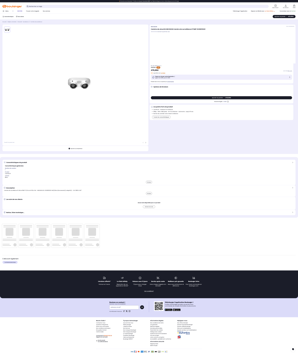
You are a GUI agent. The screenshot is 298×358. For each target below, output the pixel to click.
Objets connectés (12, 21)
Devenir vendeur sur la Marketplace (187, 330)
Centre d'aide (100, 332)
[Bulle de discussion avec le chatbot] (293, 349)
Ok (142, 307)
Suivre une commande (102, 326)
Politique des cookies (156, 332)
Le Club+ (163, 73)
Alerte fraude (153, 345)
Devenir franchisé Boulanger (185, 324)
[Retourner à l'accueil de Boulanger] (12, 6)
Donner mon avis (149, 206)
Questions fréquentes (102, 324)
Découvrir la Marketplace (184, 328)
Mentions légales (154, 326)
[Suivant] (146, 143)
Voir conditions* (149, 291)
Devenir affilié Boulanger (184, 326)
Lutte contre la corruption (157, 337)
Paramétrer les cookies (156, 330)
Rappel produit (154, 344)
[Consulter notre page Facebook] (124, 312)
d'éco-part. (290, 70)
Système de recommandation (158, 333)
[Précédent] (143, 143)
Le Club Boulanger (128, 333)
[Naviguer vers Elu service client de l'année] (189, 337)
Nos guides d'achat (101, 330)
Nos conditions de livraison (103, 328)
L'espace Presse (127, 326)
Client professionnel (128, 337)
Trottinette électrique (10, 262)
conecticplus (170, 81)
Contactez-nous (100, 323)
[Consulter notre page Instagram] (129, 312)
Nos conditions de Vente (157, 323)
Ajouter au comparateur (76, 148)
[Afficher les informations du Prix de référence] (160, 66)
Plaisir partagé (127, 324)
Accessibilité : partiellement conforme (160, 339)
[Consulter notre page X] (127, 312)
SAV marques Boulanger (129, 332)
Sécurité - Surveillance (23, 21)
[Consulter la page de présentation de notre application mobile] (168, 310)
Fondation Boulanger (128, 335)
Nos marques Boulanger (129, 330)
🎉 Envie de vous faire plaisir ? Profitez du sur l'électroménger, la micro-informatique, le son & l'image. (149, 1)
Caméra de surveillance (36, 21)
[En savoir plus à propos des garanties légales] (228, 101)
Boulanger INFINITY (128, 339)
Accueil (4, 21)
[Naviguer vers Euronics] (189, 333)
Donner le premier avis (163, 31)
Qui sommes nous (128, 323)
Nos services (126, 328)
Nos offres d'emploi (182, 323)
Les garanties (153, 324)
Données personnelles (156, 328)
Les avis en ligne (154, 335)
